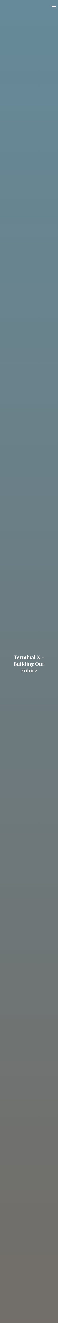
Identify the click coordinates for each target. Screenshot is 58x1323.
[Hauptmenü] (53, 6)
